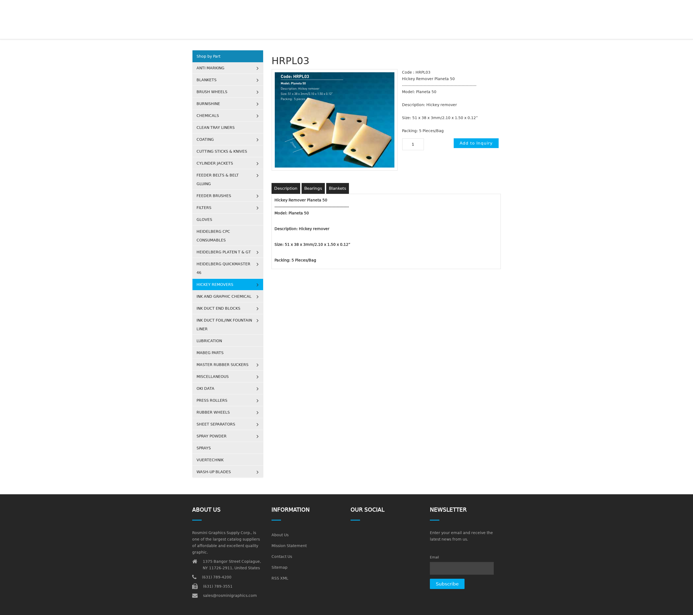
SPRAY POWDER (212, 436)
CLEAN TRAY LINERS (216, 127)
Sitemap (279, 567)
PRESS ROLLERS (212, 400)
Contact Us (282, 556)
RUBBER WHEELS (213, 412)
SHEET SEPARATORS (216, 424)
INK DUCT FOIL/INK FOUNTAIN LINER (224, 324)
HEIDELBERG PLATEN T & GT (224, 252)
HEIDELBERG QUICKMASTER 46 (223, 268)
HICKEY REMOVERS (215, 284)
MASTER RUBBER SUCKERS (223, 364)
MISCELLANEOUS (213, 376)
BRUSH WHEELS (212, 92)
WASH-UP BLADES (214, 472)
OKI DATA (205, 388)
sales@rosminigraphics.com (230, 595)
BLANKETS (207, 80)
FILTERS (204, 207)
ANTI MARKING (210, 68)
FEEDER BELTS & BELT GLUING (218, 179)
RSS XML (280, 578)
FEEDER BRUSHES (214, 196)
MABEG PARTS (210, 353)
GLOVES (204, 219)
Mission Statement (289, 546)
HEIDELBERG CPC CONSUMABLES (213, 235)
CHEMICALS (208, 115)
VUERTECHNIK (210, 460)
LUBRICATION (209, 341)
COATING (205, 139)
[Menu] (498, 7)
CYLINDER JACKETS (215, 163)
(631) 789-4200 (216, 577)
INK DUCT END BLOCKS (218, 308)
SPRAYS (204, 448)
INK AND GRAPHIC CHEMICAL (224, 296)
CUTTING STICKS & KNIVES (222, 151)
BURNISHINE (208, 104)
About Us (280, 535)
